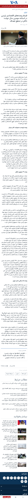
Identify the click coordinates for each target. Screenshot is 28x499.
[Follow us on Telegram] (22, 478)
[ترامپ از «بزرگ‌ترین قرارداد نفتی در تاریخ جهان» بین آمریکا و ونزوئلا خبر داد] (22, 431)
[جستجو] (23, 497)
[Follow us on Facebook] (25, 478)
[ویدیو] (15, 497)
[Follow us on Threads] (7, 478)
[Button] (3, 28)
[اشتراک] (22, 481)
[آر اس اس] (4, 478)
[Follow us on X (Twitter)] (18, 478)
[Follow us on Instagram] (11, 478)
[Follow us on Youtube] (15, 478)
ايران (25, 12)
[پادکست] (25, 481)
